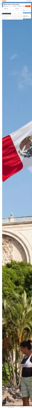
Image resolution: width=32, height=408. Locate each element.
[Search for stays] (1, 4)
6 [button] (15, 13)
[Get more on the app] (1, 7)
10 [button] (7, 13)
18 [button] (12, 16)
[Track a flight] (1, 10)
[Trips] (1, 12)
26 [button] (10, 16)
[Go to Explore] (1, 9)
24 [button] (7, 16)
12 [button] (10, 13)
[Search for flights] (1, 3)
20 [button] (15, 16)
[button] (1, 1)
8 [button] (4, 13)
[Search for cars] (1, 5)
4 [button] (12, 13)
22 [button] (4, 16)
